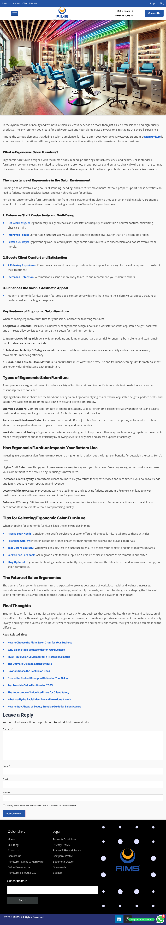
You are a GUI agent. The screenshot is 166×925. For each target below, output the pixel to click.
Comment (8, 729)
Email (6, 779)
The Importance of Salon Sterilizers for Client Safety (38, 692)
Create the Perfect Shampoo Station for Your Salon (38, 678)
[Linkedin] (119, 919)
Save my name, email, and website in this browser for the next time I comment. (41, 805)
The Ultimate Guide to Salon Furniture (30, 663)
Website (6, 792)
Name (6, 766)
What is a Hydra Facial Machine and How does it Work (39, 699)
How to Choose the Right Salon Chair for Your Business (40, 642)
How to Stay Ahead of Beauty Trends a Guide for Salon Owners (44, 706)
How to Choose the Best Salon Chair (29, 671)
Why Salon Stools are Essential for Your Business (36, 649)
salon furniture (152, 136)
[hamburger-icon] (14, 13)
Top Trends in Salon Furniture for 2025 (30, 685)
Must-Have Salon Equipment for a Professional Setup (39, 656)
